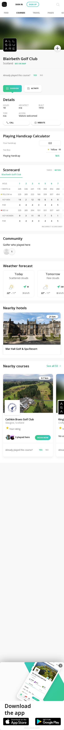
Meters (58, 170)
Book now (42, 437)
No (41, 75)
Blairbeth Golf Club (11, 174)
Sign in (19, 4)
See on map (20, 63)
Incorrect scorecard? (52, 227)
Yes (35, 75)
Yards (49, 170)
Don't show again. (32, 727)
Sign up (33, 4)
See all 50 (52, 366)
